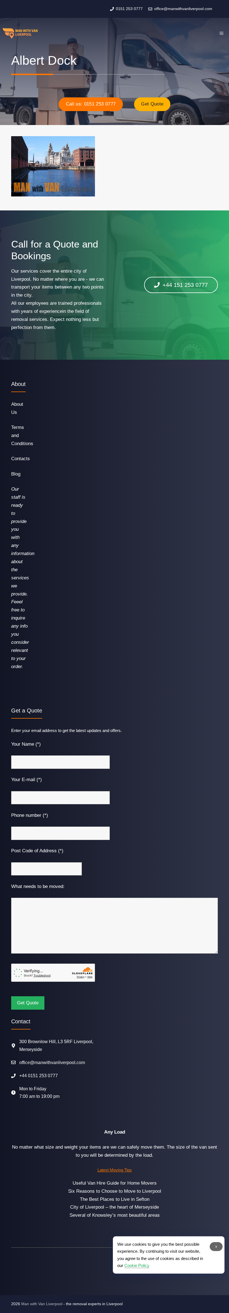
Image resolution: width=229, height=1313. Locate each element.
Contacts (20, 458)
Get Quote (152, 104)
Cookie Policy (136, 1265)
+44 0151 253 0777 (38, 1075)
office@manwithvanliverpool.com (52, 1062)
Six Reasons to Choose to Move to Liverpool (114, 1191)
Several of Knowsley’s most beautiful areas (115, 1215)
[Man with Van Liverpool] (20, 33)
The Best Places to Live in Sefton (114, 1199)
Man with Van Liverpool (41, 1304)
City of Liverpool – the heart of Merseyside (114, 1207)
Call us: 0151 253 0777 (91, 104)
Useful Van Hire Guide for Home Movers (115, 1183)
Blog (15, 474)
